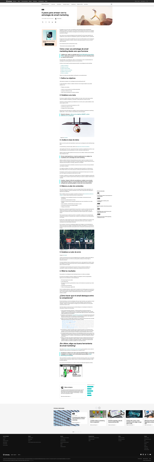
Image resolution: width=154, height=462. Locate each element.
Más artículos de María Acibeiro (65, 396)
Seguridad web (73, 4)
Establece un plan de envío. (66, 71)
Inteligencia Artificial (80, 4)
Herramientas (59, 4)
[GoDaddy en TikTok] (145, 454)
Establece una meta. (64, 67)
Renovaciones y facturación (121, 439)
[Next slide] (99, 408)
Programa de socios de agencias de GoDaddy (94, 437)
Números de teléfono (146, 449)
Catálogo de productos (63, 446)
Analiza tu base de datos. (65, 68)
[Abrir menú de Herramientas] (61, 4)
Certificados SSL (41, 1)
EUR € (19, 454)
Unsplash (66, 137)
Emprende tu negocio (66, 4)
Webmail (61, 443)
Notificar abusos (30, 439)
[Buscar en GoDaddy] (111, 4)
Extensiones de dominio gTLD (147, 439)
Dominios (99, 198)
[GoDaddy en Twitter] (148, 454)
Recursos (29, 440)
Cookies (150, 458)
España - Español (13, 454)
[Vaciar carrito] (147, 1)
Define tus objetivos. (65, 65)
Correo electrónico (25, 1)
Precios (46, 1)
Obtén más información (75, 422)
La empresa (4, 437)
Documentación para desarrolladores (64, 437)
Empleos (4, 439)
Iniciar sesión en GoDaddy (121, 437)
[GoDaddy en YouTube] (150, 454)
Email (43, 9)
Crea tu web (53, 4)
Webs (145, 440)
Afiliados (89, 440)
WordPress (145, 443)
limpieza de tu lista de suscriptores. (83, 146)
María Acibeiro (59, 18)
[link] (46, 22)
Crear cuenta (119, 440)
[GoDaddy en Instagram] (143, 454)
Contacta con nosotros (5, 440)
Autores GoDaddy (90, 386)
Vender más (89, 395)
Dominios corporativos (63, 440)
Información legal (5, 443)
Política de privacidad (145, 458)
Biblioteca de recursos (45, 4)
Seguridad (146, 416)
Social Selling (86, 4)
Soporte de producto (30, 437)
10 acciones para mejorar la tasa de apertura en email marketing (78, 419)
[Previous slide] (96, 408)
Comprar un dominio (146, 437)
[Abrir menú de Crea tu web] (55, 4)
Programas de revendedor (91, 439)
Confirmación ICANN (62, 439)
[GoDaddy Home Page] (6, 454)
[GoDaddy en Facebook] (141, 454)
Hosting (128, 416)
